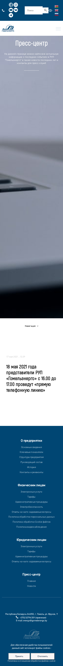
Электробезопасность (31, 507)
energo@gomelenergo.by (35, 621)
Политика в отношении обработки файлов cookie (31, 661)
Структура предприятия (31, 457)
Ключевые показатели (31, 452)
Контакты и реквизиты (31, 472)
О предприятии (31, 440)
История (31, 467)
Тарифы (31, 497)
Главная (31, 581)
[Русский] (57, 14)
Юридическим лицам (31, 540)
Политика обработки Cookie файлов (31, 522)
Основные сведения (31, 447)
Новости (31, 586)
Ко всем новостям (15, 400)
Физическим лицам (31, 485)
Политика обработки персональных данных (31, 517)
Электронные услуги (31, 492)
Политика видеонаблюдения (31, 527)
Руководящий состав (31, 462)
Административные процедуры (31, 502)
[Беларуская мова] (57, 6)
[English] (57, 10)
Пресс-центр (31, 574)
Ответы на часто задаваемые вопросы (31, 512)
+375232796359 (27, 618)
